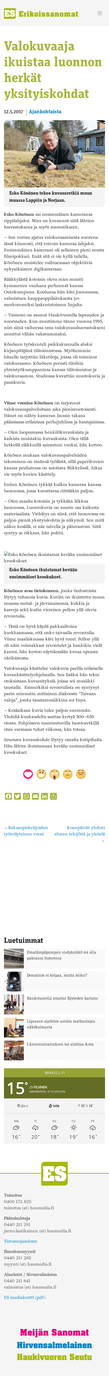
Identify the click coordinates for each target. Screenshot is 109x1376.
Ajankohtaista (45, 112)
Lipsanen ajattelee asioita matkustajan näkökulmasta (61, 1025)
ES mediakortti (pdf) (25, 1297)
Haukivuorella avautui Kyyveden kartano (62, 999)
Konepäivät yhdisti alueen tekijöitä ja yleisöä (79, 831)
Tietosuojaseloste (20, 1241)
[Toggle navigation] (99, 13)
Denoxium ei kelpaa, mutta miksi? (57, 976)
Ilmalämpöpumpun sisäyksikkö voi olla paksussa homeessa (61, 956)
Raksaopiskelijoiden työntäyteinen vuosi (26, 831)
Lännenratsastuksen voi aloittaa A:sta (60, 1045)
